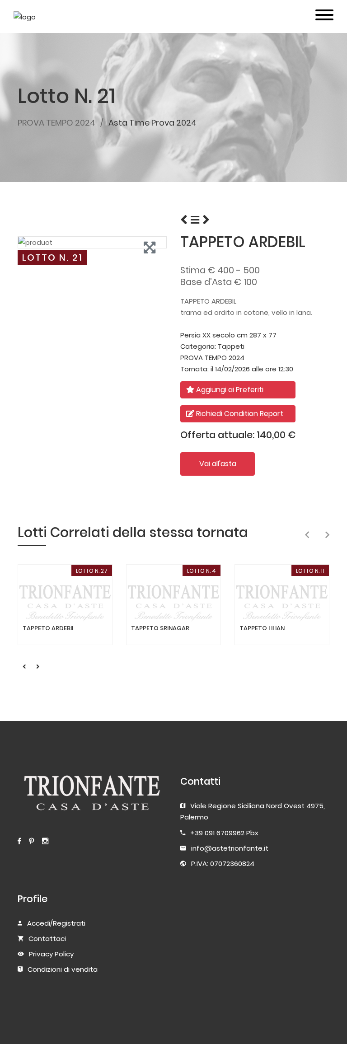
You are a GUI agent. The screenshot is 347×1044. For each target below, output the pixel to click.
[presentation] (307, 535)
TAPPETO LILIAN (262, 628)
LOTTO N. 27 (92, 571)
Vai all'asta (217, 464)
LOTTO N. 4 (201, 571)
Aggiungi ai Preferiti (228, 389)
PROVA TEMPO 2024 (56, 122)
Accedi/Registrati (56, 923)
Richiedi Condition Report (238, 413)
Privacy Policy (51, 954)
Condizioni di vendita (63, 969)
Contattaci (47, 938)
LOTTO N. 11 (310, 571)
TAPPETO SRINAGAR (160, 628)
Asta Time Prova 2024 (152, 122)
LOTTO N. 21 (52, 257)
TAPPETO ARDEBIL (49, 628)
